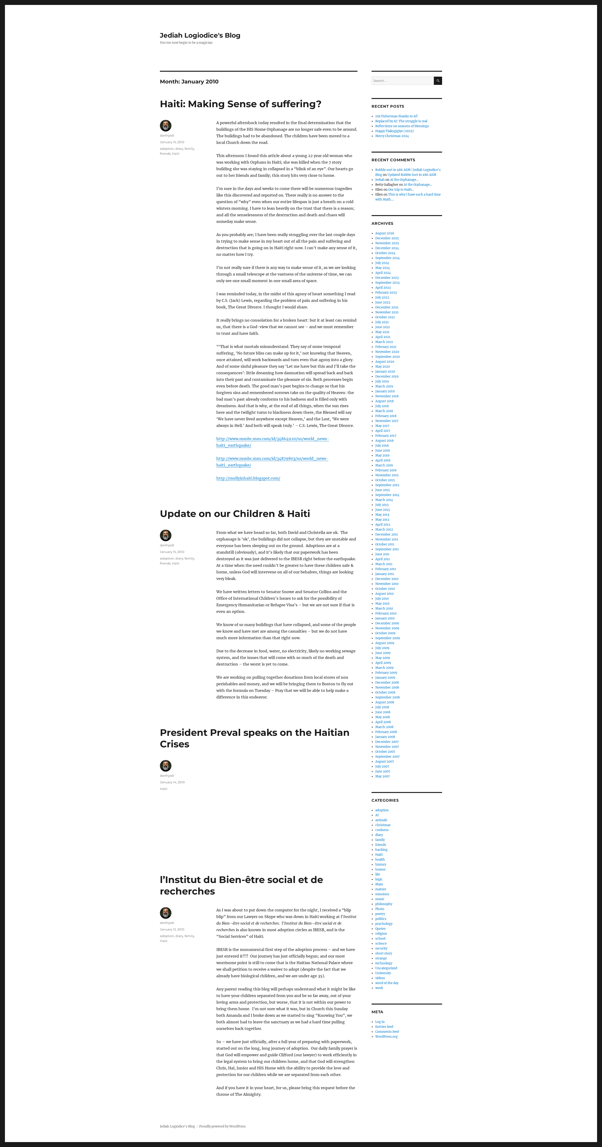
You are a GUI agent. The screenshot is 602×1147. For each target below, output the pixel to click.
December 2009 (387, 623)
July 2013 (381, 505)
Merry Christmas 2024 (392, 136)
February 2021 (385, 347)
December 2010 (386, 579)
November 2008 (387, 688)
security (381, 948)
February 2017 (385, 436)
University (383, 973)
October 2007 (385, 752)
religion (381, 934)
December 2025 (387, 238)
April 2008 (383, 722)
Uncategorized (386, 968)
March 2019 (384, 386)
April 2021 (382, 337)
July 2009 (382, 648)
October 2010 (385, 589)
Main (379, 884)
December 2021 (386, 307)
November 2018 (387, 396)
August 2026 (384, 233)
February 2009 (386, 673)
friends (165, 153)
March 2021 (384, 342)
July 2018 (382, 406)
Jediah (380, 180)
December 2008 (387, 683)
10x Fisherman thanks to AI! (396, 116)
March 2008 (384, 727)
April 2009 (383, 663)
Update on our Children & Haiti (235, 513)
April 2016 (383, 460)
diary (179, 148)
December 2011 (386, 534)
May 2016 (382, 455)
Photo (379, 909)
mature (380, 889)
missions (382, 894)
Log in (380, 1022)
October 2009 (385, 633)
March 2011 (383, 564)
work (379, 988)
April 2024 (383, 273)
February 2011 (385, 569)
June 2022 (382, 302)
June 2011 (382, 554)
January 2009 (385, 678)
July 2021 (382, 322)
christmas (383, 825)
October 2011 (384, 544)
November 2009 (387, 628)
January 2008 (385, 737)
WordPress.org (386, 1037)
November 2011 (386, 539)
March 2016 (384, 465)
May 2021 (382, 332)
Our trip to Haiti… (401, 190)
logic (379, 879)
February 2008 (386, 732)
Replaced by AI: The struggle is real (401, 121)
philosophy (383, 904)
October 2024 (385, 253)
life (377, 874)
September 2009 (387, 638)
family (189, 148)
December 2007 (387, 742)
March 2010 (384, 609)
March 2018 (384, 411)
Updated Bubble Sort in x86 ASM (412, 175)
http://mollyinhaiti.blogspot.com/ (248, 478)
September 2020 (387, 357)
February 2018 (385, 416)
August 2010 (384, 594)
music (379, 899)
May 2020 (382, 367)
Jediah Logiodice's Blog (200, 35)
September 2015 (387, 485)
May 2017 (382, 426)
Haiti (175, 153)
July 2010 (382, 599)
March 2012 (384, 530)
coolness (382, 830)
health (380, 860)
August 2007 (384, 762)
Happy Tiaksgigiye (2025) (394, 131)
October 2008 (385, 692)
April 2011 (382, 559)
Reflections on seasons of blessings (402, 126)
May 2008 (382, 717)
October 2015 (385, 480)
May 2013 (382, 515)
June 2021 (382, 327)
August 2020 (384, 362)
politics (380, 919)
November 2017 (387, 421)
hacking (381, 850)
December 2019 (387, 376)
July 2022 (382, 298)
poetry (380, 914)
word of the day (386, 983)
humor (380, 869)
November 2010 (387, 584)
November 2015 (387, 475)
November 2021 (387, 312)
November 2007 (387, 747)
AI (377, 815)
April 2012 (382, 525)
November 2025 (387, 243)
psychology (383, 924)
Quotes (380, 929)
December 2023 (387, 278)
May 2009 (382, 658)
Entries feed (384, 1027)
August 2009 (384, 643)
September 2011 (387, 549)
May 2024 (382, 268)
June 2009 (383, 653)
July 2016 (382, 446)
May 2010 (382, 604)
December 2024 (387, 248)
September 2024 (387, 258)
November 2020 (387, 352)
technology (383, 963)
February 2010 (385, 613)
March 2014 (384, 500)
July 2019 (382, 381)
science (381, 944)
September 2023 (387, 283)
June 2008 (382, 712)
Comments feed (387, 1032)
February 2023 (386, 293)
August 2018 (384, 401)
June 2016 (382, 451)
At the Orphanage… (404, 180)
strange (381, 958)
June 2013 (382, 510)
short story (383, 953)
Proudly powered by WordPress (222, 1126)
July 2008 (382, 707)
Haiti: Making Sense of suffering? (241, 104)
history (380, 865)
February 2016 (386, 470)
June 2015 (382, 490)
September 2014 (387, 495)
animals (381, 820)
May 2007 (382, 776)
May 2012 (382, 520)
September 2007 (387, 757)
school (380, 939)
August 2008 (384, 702)
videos (380, 978)
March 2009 (384, 668)
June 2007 (382, 771)
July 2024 (382, 263)
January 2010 (385, 618)
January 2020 (385, 372)
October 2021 (385, 317)
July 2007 (382, 767)
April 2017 (382, 431)
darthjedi (167, 135)
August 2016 (384, 441)
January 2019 (385, 391)
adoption (167, 148)
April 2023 (383, 288)
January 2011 (384, 574)
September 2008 (387, 697)
